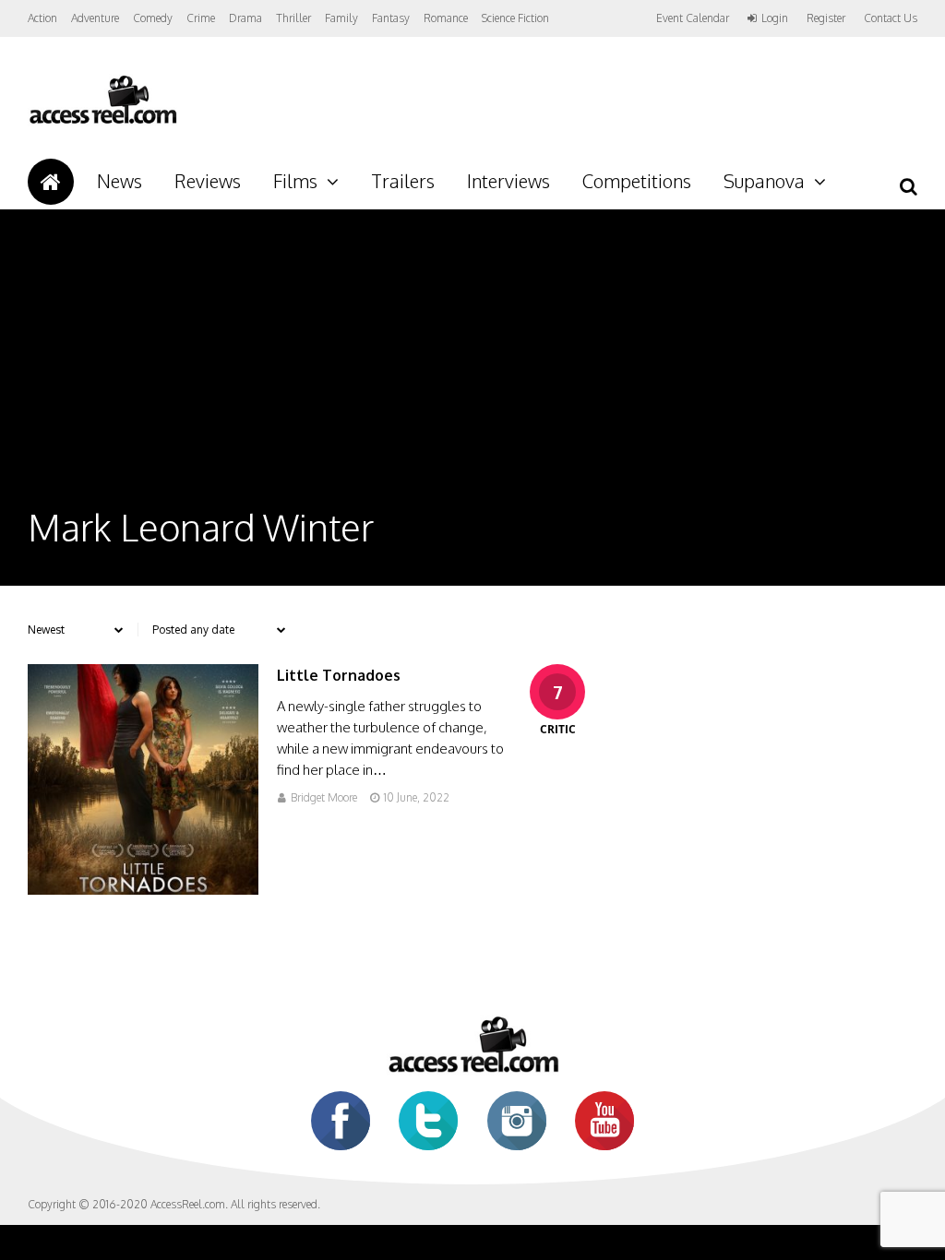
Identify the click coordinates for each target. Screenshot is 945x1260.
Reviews (207, 181)
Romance (446, 18)
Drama (245, 18)
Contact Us (890, 18)
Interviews (508, 181)
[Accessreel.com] (102, 122)
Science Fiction (515, 18)
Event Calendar (692, 18)
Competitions (636, 181)
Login (774, 18)
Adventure (95, 18)
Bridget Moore (324, 797)
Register (826, 18)
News (119, 181)
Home (51, 182)
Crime (200, 18)
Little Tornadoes (339, 675)
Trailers (403, 181)
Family (341, 18)
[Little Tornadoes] (143, 889)
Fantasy (391, 18)
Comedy (153, 18)
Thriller (293, 18)
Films (295, 181)
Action (42, 18)
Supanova (764, 181)
